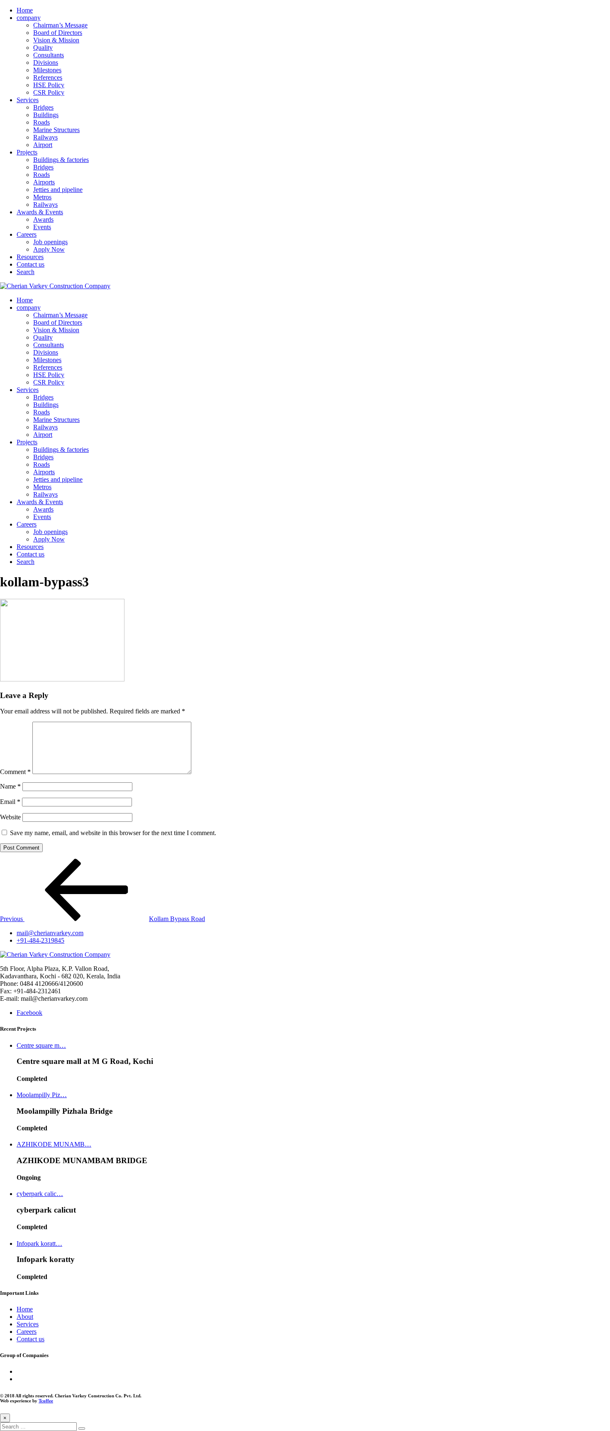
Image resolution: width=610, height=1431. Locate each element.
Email (10, 801)
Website (10, 817)
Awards (43, 219)
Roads (41, 122)
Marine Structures (56, 129)
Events (42, 226)
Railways (45, 137)
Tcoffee (46, 1400)
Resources (30, 256)
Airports (44, 182)
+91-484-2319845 (40, 940)
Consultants (48, 55)
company (29, 17)
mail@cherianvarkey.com (50, 932)
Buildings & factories (61, 159)
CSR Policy (48, 92)
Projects (27, 152)
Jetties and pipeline (58, 189)
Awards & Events (40, 212)
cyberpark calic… (40, 1193)
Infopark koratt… (39, 1243)
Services (28, 99)
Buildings (46, 114)
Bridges (43, 107)
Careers (27, 234)
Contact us (30, 264)
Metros (42, 197)
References (47, 77)
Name (10, 786)
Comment (15, 771)
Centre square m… (41, 1045)
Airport (42, 144)
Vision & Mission (56, 40)
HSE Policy (48, 84)
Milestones (47, 70)
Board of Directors (57, 32)
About (25, 1316)
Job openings (50, 241)
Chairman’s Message (60, 25)
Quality (43, 47)
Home (25, 10)
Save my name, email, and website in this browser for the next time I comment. (113, 832)
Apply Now (49, 249)
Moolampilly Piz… (42, 1094)
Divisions (45, 62)
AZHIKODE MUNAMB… (54, 1144)
